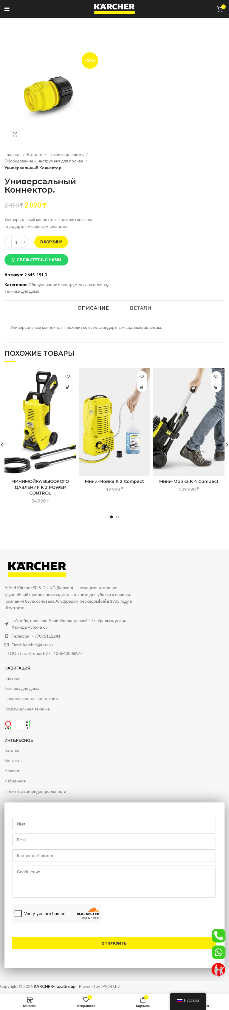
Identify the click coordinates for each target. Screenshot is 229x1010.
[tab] (93, 308)
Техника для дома (67, 154)
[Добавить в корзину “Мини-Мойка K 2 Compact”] (142, 387)
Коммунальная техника (27, 708)
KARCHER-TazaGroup (54, 986)
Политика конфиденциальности (35, 791)
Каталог (35, 154)
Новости (12, 770)
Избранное (15, 780)
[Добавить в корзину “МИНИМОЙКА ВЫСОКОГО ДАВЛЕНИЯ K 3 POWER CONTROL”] (67, 387)
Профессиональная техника (32, 698)
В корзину (51, 242)
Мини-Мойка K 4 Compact (189, 481)
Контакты (13, 760)
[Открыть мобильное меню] (7, 9)
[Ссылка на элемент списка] (68, 636)
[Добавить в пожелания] (67, 376)
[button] (36, 259)
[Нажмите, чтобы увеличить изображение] (15, 134)
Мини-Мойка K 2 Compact (114, 481)
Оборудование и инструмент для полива (44, 160)
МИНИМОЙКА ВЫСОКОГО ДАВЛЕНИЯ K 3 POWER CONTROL (40, 487)
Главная (12, 154)
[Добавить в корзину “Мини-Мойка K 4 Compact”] (216, 387)
